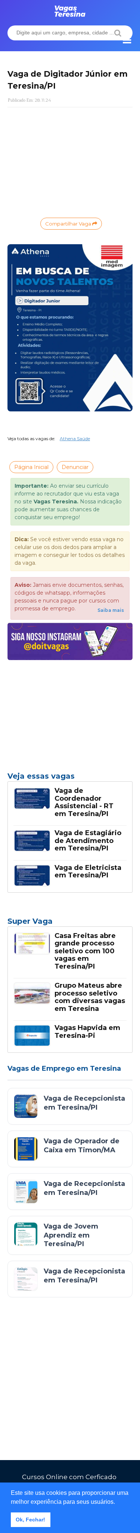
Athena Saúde (75, 438)
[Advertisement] (70, 161)
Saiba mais (110, 610)
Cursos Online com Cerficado (69, 1477)
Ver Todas (70, 923)
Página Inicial (31, 467)
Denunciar (75, 467)
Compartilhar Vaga (68, 224)
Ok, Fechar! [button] (30, 1520)
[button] (117, 1502)
